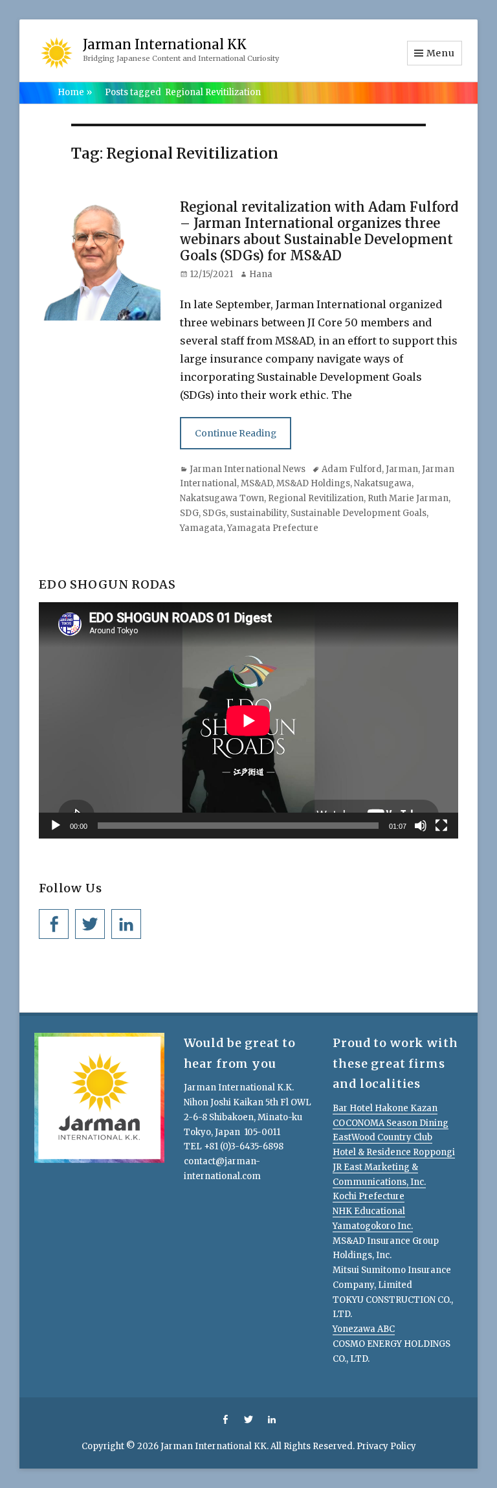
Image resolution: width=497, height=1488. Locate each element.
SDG (189, 513)
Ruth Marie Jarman (408, 498)
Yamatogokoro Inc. (373, 1226)
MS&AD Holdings (313, 483)
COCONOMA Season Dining (390, 1123)
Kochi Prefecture (368, 1196)
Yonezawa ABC (364, 1329)
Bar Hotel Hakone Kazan (385, 1108)
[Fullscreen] (441, 825)
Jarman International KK (165, 44)
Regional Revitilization (316, 498)
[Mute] (420, 825)
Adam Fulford (352, 469)
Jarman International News (247, 469)
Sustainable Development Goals (358, 513)
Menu (440, 53)
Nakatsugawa (383, 483)
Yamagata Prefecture (272, 528)
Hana (260, 274)
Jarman (402, 469)
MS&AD (256, 483)
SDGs (214, 513)
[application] (248, 720)
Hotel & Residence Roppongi (394, 1152)
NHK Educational (369, 1211)
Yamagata (201, 528)
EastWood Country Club (382, 1137)
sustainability (258, 513)
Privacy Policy (386, 1446)
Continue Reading (235, 433)
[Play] (55, 825)
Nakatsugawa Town (222, 498)
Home (75, 92)
